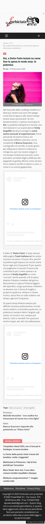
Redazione (9, 488)
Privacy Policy (33, 488)
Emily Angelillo (29, 408)
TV (5, 54)
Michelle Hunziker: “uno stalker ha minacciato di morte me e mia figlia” (21, 415)
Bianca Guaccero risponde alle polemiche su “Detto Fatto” (18, 426)
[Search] (39, 35)
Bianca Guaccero (16, 408)
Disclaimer (21, 488)
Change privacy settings (35, 522)
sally (6, 69)
